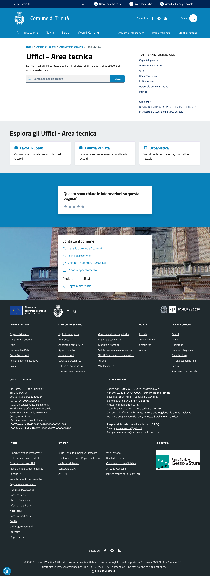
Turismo (102, 361)
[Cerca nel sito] (193, 18)
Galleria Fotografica (182, 350)
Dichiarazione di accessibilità (25, 458)
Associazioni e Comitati (184, 371)
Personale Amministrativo (24, 361)
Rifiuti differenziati (116, 458)
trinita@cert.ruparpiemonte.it (33, 404)
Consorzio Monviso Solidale (121, 463)
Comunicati (145, 345)
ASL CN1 (63, 474)
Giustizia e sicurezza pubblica (113, 334)
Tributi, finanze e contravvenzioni (116, 355)
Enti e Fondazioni (19, 355)
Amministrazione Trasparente (26, 453)
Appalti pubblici (66, 350)
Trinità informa (147, 339)
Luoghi (175, 339)
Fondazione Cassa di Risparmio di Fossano (81, 458)
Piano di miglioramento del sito (26, 469)
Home (29, 47)
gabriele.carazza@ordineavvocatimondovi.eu (136, 432)
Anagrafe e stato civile (70, 345)
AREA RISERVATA (105, 571)
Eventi (175, 334)
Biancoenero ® (118, 567)
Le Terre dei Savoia (68, 463)
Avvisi (142, 350)
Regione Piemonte (21, 4)
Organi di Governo (19, 334)
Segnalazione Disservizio (23, 484)
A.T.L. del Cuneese (116, 469)
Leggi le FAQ (16, 474)
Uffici (12, 345)
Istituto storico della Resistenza (123, 474)
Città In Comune (168, 562)
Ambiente (63, 339)
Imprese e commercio (109, 339)
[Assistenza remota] (179, 562)
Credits (13, 521)
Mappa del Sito (18, 537)
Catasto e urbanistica (69, 361)
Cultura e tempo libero (70, 366)
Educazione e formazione (71, 371)
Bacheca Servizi (18, 495)
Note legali (16, 511)
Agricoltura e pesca (68, 334)
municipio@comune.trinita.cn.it (34, 408)
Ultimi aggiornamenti (21, 526)
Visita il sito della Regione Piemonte (77, 453)
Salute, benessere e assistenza (115, 350)
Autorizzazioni (66, 355)
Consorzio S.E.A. (67, 469)
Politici (13, 366)
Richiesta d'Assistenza (22, 490)
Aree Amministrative (70, 47)
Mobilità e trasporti (108, 345)
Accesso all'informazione (131, 33)
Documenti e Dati (19, 350)
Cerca (117, 79)
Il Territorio (177, 345)
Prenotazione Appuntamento (26, 479)
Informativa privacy (20, 505)
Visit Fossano (113, 453)
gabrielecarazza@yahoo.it (128, 428)
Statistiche (16, 532)
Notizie (143, 334)
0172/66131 (21, 393)
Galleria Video (179, 355)
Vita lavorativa (106, 366)
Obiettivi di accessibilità (22, 463)
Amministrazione (45, 47)
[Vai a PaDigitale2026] (180, 309)
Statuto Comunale (20, 500)
